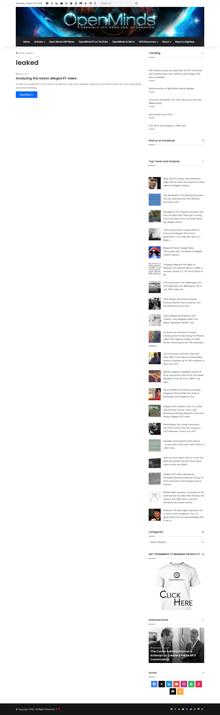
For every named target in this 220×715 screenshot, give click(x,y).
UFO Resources (147, 41)
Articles (38, 41)
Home (26, 41)
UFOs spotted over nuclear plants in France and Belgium (175, 657)
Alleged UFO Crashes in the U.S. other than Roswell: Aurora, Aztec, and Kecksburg (182, 409)
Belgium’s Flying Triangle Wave (178, 248)
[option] (176, 645)
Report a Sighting (184, 41)
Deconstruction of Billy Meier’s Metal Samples (171, 88)
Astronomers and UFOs (160, 114)
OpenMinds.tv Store (123, 41)
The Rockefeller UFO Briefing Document (183, 195)
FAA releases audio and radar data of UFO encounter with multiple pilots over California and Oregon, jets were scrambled (175, 73)
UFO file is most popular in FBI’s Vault (167, 125)
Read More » (26, 94)
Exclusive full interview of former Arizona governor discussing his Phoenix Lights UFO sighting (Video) (183, 335)
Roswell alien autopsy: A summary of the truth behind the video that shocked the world (183, 495)
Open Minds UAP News (61, 41)
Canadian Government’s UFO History (181, 441)
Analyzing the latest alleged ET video (46, 78)
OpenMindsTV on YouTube (93, 41)
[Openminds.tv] (110, 22)
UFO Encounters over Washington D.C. (182, 282)
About (165, 41)
